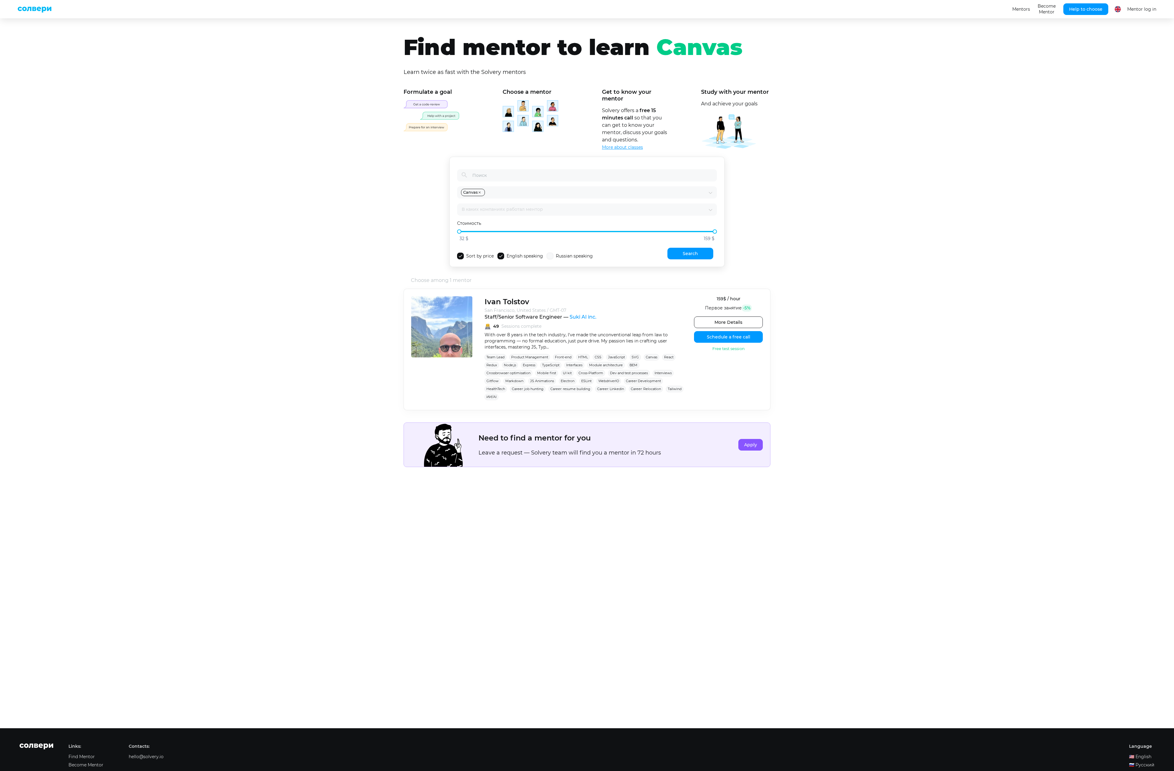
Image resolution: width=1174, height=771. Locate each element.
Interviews (663, 373)
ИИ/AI (491, 397)
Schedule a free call (728, 337)
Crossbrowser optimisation (508, 373)
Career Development (643, 381)
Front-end (563, 357)
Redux (491, 365)
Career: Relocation (646, 389)
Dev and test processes (629, 373)
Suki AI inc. (583, 317)
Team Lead (495, 357)
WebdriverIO (608, 381)
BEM (633, 365)
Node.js (510, 365)
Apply (750, 445)
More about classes (622, 147)
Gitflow (492, 381)
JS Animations (542, 381)
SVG (635, 357)
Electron (567, 381)
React (669, 357)
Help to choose (1085, 9)
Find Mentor (81, 756)
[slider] (459, 231)
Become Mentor (1047, 9)
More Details (728, 322)
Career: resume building (570, 389)
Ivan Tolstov (507, 301)
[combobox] (597, 192)
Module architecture (606, 365)
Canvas (651, 357)
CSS (598, 357)
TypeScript (550, 365)
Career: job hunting (528, 389)
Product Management (529, 357)
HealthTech (495, 389)
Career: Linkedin (610, 389)
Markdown (514, 381)
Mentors (1021, 9)
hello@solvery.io (146, 756)
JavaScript (616, 357)
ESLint (586, 381)
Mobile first (546, 373)
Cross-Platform (590, 373)
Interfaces (574, 365)
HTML (583, 357)
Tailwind (674, 389)
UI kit (567, 373)
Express (529, 365)
